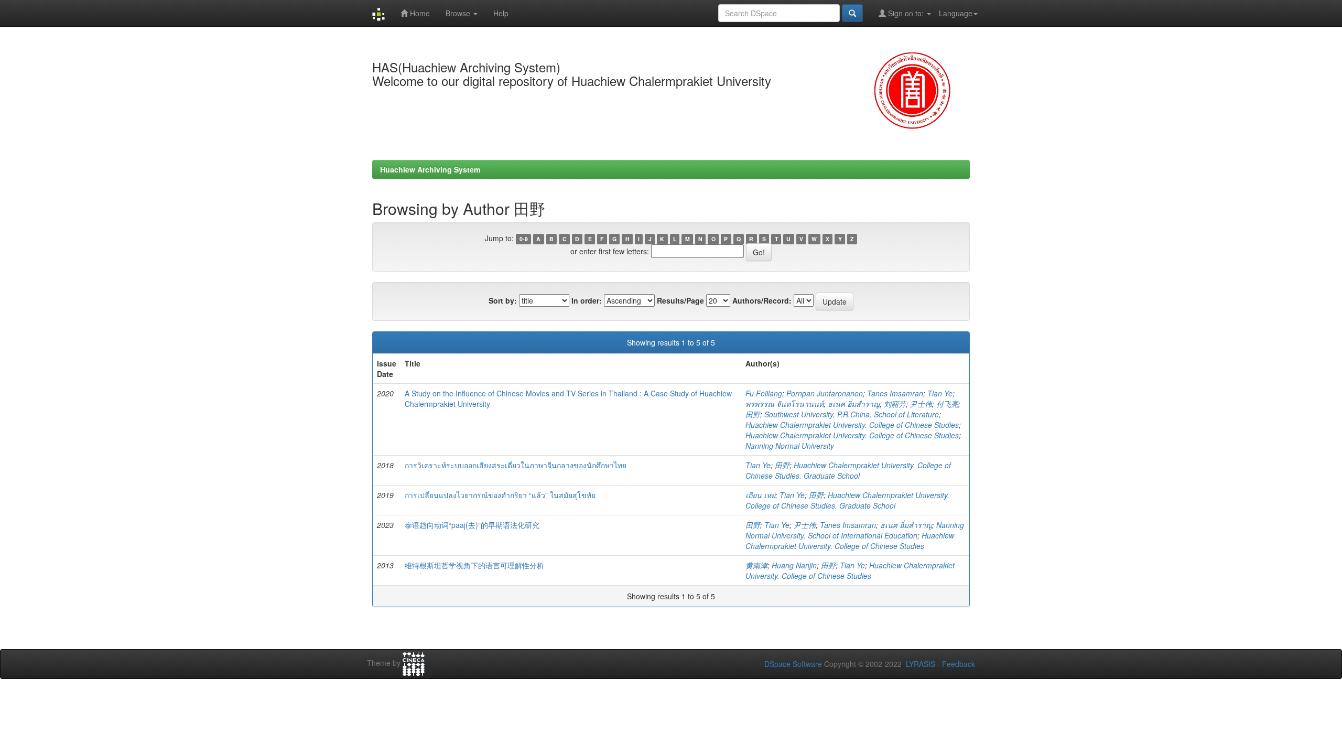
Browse (459, 13)
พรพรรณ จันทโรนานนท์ (784, 403)
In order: (586, 300)
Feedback (958, 664)
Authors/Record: (762, 300)
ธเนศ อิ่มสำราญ (854, 403)
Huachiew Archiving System (430, 169)
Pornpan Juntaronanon (824, 393)
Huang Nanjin (794, 565)
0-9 (524, 239)
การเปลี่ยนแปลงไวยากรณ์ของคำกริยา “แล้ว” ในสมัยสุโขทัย (500, 495)
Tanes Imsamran (895, 393)
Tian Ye (940, 393)
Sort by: (503, 300)
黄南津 (756, 565)
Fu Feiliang (763, 393)
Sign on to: (906, 13)
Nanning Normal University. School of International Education (854, 530)
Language (955, 13)
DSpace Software (793, 664)
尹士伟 (921, 403)
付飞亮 (947, 403)
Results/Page (680, 300)
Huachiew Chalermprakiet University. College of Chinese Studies (852, 424)
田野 (752, 414)
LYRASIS (920, 664)
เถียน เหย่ (760, 495)
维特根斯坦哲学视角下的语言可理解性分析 (474, 565)
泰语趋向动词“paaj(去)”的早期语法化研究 (472, 525)
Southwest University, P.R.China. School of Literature (851, 414)
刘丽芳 (895, 403)
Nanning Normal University (789, 445)
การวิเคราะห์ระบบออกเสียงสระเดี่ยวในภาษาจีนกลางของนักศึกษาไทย (515, 465)
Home (419, 13)
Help (500, 13)
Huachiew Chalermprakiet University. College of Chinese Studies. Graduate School (848, 470)
